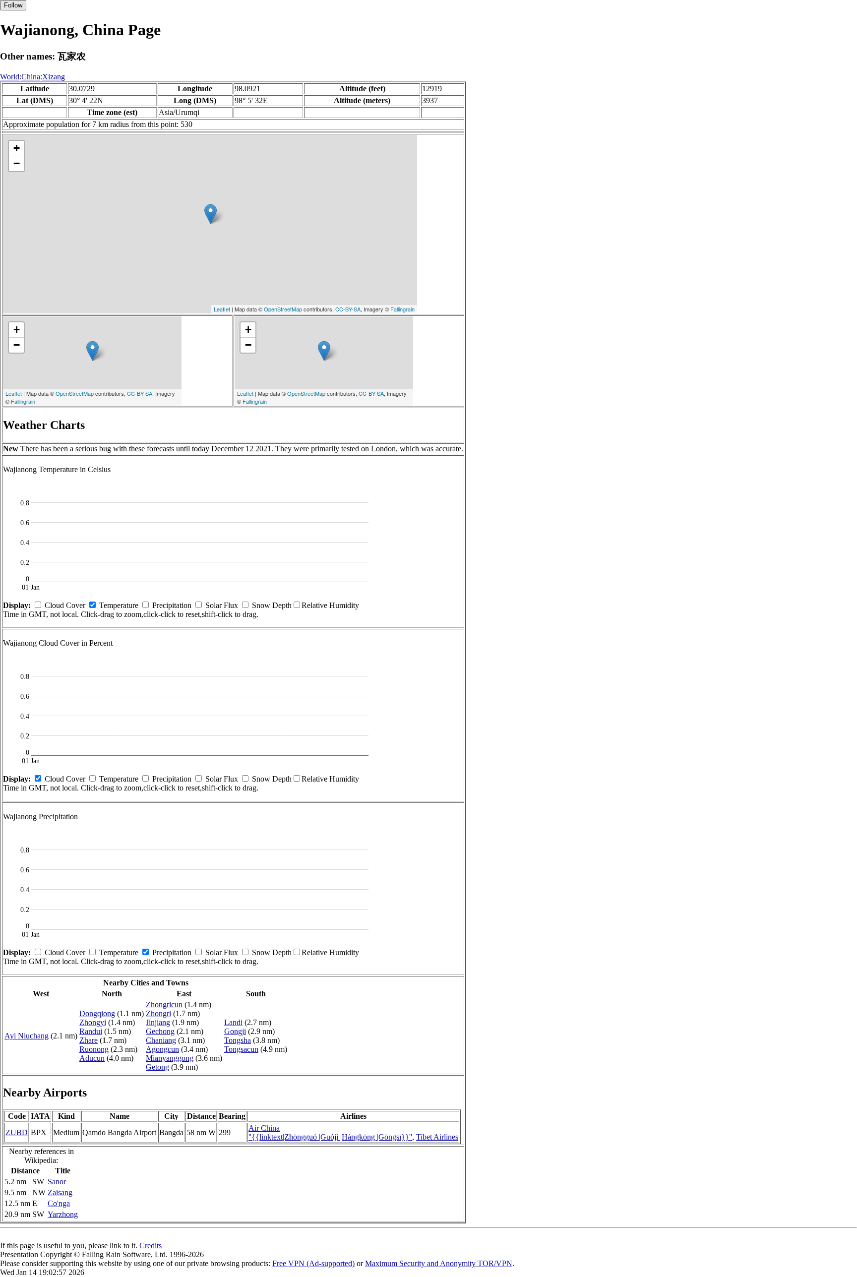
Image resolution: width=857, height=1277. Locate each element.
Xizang (53, 76)
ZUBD (16, 1132)
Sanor (57, 1181)
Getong (157, 1067)
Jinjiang (158, 1022)
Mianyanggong (169, 1058)
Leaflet (222, 309)
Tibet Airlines (437, 1137)
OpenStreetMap (283, 309)
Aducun (92, 1058)
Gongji (235, 1031)
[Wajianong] (210, 214)
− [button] (16, 163)
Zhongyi (92, 1022)
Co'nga (59, 1203)
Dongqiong (97, 1013)
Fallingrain (402, 309)
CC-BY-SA (348, 309)
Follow (13, 5)
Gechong (160, 1031)
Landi (233, 1022)
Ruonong (94, 1049)
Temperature (118, 605)
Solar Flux (221, 605)
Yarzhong (63, 1214)
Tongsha (237, 1040)
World (9, 76)
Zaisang (60, 1192)
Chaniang (161, 1040)
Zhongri (158, 1013)
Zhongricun (164, 1004)
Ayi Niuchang (26, 1036)
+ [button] (16, 148)
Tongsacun (241, 1049)
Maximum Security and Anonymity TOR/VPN (438, 1263)
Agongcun (162, 1049)
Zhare (88, 1040)
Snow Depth (272, 605)
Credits (150, 1245)
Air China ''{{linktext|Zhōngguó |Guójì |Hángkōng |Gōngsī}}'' (330, 1132)
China (30, 76)
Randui (90, 1031)
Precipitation (171, 605)
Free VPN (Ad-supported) (313, 1263)
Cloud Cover (65, 605)
